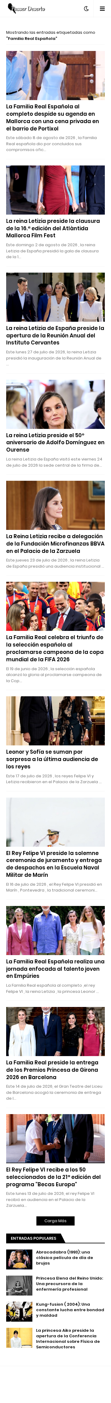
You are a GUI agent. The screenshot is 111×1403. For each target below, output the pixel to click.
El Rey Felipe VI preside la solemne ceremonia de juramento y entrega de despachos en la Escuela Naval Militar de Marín (54, 864)
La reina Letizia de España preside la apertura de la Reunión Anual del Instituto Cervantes (55, 336)
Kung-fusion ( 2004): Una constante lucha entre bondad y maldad (70, 1310)
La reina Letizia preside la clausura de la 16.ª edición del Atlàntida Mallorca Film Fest (53, 228)
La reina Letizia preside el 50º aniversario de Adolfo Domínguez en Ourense (55, 443)
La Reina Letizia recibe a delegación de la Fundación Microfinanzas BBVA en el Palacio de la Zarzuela (55, 544)
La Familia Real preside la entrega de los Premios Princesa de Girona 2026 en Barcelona (52, 1070)
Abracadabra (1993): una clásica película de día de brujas (64, 1257)
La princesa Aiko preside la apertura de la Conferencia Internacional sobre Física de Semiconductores (68, 1339)
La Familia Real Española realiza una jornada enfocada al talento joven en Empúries (55, 969)
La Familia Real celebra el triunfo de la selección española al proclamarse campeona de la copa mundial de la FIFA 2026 (55, 648)
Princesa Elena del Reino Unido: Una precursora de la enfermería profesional (69, 1284)
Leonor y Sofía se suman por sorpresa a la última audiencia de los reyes (52, 759)
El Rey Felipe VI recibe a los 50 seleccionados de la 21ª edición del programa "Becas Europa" (53, 1177)
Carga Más (55, 1221)
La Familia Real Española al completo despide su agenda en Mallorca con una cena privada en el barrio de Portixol (52, 117)
